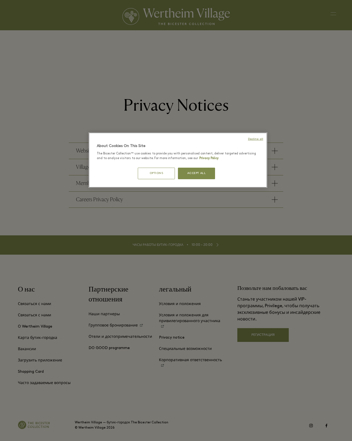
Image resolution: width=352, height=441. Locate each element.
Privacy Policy (209, 158)
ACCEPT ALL (196, 173)
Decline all (255, 139)
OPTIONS (156, 173)
